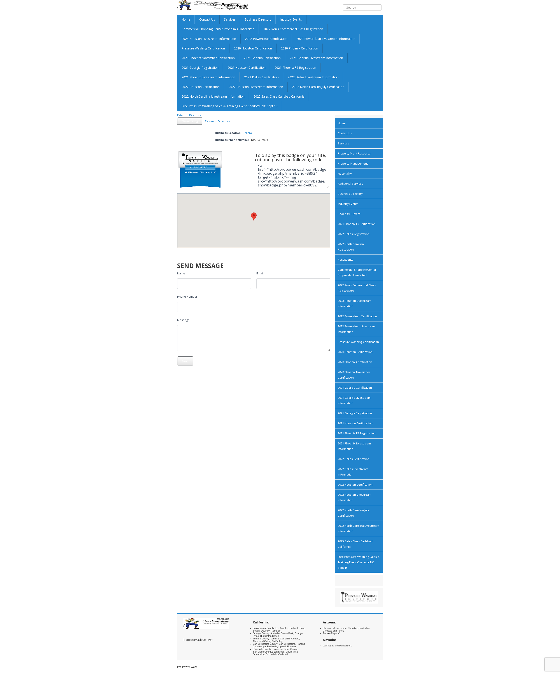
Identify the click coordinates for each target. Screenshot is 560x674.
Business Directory (258, 19)
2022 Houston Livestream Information (256, 87)
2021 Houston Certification (247, 67)
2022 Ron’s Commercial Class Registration (293, 29)
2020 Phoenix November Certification (208, 58)
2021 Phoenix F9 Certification (357, 224)
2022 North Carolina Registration (351, 246)
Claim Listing (190, 121)
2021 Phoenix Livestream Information (208, 77)
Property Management (353, 163)
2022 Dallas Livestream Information (313, 77)
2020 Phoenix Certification (299, 48)
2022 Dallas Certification (261, 77)
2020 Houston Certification (253, 48)
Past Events (345, 260)
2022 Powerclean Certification (266, 39)
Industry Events (291, 19)
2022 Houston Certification (201, 87)
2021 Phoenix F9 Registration (295, 67)
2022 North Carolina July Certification (318, 87)
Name (181, 273)
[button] (254, 216)
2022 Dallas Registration (353, 234)
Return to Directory (189, 115)
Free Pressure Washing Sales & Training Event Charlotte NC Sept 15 (230, 106)
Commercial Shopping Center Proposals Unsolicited (218, 29)
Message (183, 320)
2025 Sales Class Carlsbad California (279, 96)
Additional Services (350, 184)
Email (259, 273)
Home (186, 19)
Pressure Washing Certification (203, 48)
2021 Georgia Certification (262, 58)
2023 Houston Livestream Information (209, 39)
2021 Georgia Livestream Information (316, 58)
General (247, 133)
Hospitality (345, 174)
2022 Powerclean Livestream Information (325, 39)
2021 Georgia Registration (200, 67)
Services (230, 19)
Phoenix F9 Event (349, 214)
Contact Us (207, 19)
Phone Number (187, 296)
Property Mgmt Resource (354, 153)
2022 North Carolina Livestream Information (213, 96)
